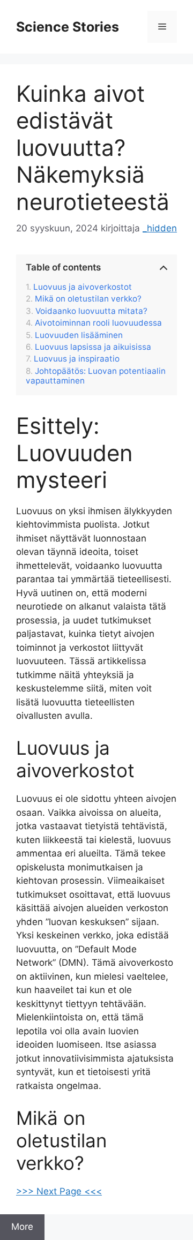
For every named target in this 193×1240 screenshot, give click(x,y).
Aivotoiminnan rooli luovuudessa (98, 323)
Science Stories (67, 27)
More (22, 1226)
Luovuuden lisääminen (79, 335)
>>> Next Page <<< (59, 1191)
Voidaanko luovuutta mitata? (91, 311)
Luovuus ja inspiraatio (77, 359)
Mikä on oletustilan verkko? (88, 299)
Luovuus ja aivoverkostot (82, 287)
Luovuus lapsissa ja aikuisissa (93, 347)
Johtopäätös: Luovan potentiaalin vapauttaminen (96, 376)
